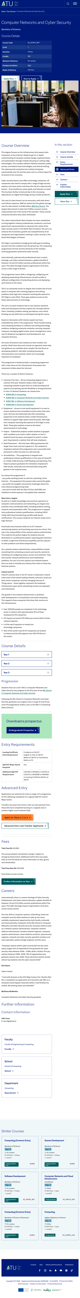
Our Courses (11, 11)
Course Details (66, 156)
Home (3, 11)
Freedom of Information (38, 1284)
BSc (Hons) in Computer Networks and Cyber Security (26, 691)
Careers (63, 179)
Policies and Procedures (54, 1264)
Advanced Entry (67, 169)
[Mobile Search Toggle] (68, 4)
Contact (33, 1264)
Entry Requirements (66, 163)
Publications (69, 1264)
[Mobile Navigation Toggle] (75, 4)
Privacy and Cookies (66, 1281)
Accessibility (54, 1281)
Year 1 (6, 654)
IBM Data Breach (38, 206)
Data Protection (23, 1284)
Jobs (41, 1264)
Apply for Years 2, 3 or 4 (16, 817)
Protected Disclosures (54, 1284)
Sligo (29, 65)
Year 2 (6, 663)
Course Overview (67, 151)
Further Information (65, 185)
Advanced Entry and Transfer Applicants (23, 825)
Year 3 (6, 672)
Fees (62, 174)
